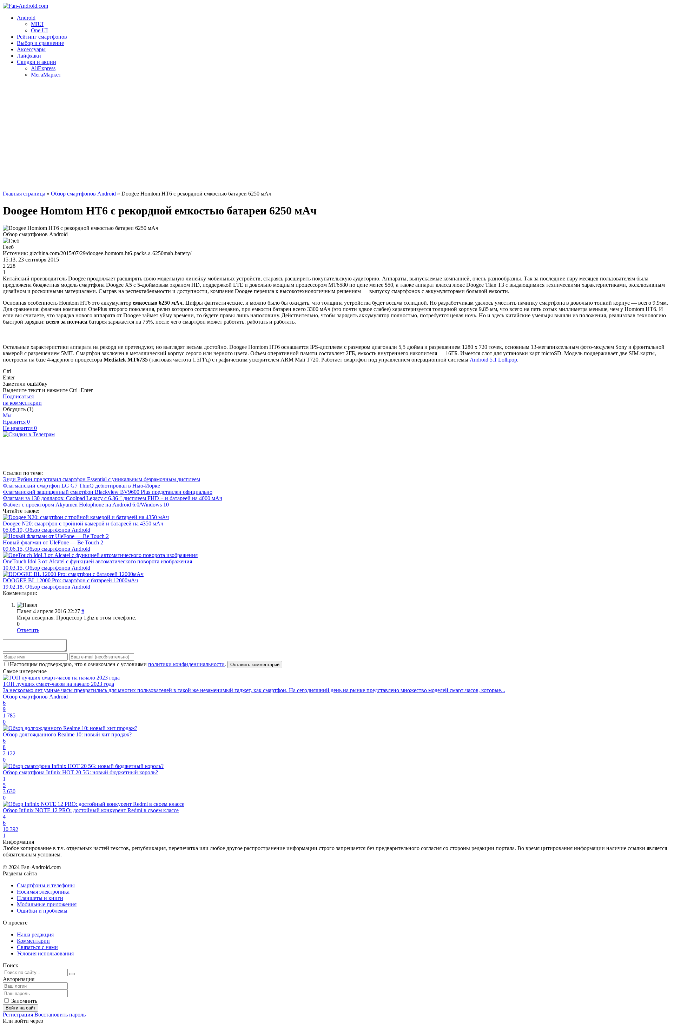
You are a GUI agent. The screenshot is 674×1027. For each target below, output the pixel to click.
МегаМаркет (46, 75)
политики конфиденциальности (186, 664)
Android (26, 18)
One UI (39, 30)
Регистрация (18, 1015)
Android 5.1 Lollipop (493, 360)
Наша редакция (35, 934)
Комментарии (33, 941)
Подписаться (22, 399)
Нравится (16, 422)
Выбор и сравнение (40, 43)
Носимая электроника (43, 892)
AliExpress (43, 68)
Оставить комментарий (254, 664)
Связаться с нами (37, 947)
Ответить (28, 630)
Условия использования (45, 953)
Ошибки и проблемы (42, 911)
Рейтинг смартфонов (42, 37)
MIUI (37, 24)
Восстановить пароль (60, 1015)
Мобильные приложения (47, 904)
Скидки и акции (36, 62)
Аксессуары (31, 49)
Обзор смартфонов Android (83, 194)
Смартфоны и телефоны (46, 885)
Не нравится (20, 428)
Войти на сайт (20, 1008)
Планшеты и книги (40, 898)
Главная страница (24, 194)
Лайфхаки (29, 56)
